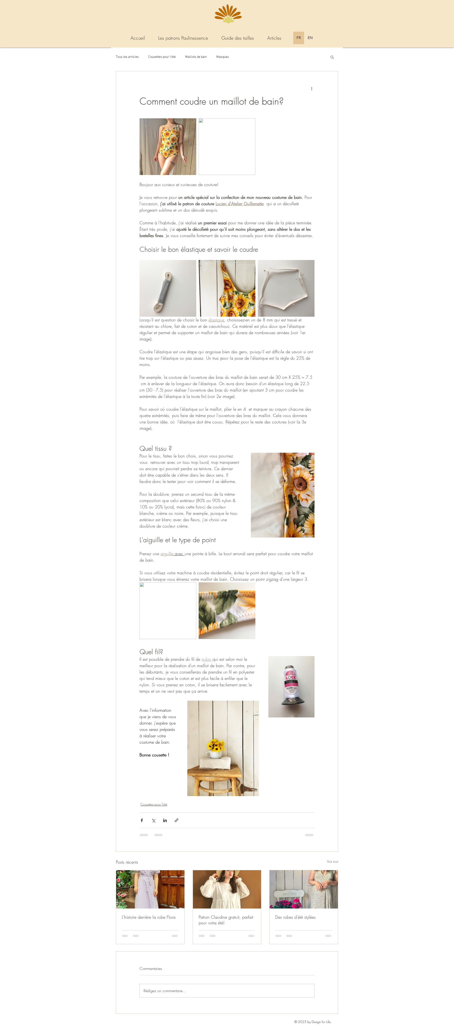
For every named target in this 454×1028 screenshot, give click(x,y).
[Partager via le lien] (176, 820)
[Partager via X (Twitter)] (153, 820)
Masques (222, 57)
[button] (332, 57)
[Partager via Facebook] (142, 820)
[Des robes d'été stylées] (304, 889)
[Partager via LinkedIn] (165, 820)
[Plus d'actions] (311, 88)
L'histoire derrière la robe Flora (148, 917)
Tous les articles (127, 57)
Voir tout (332, 861)
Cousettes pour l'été (162, 57)
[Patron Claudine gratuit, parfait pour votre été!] (227, 889)
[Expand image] (168, 146)
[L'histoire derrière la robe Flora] (150, 889)
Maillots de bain (196, 57)
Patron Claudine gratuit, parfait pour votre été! (226, 920)
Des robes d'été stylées (295, 917)
